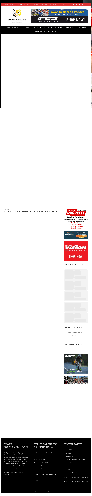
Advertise (68, 453)
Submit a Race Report (41, 465)
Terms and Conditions (71, 472)
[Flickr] (73, 4)
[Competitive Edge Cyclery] (76, 364)
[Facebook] (70, 4)
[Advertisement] (77, 397)
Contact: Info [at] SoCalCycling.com (75, 459)
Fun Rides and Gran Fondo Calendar (75, 332)
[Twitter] (79, 4)
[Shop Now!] (76, 251)
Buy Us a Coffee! (70, 456)
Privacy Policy (69, 469)
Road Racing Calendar (71, 339)
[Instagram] (76, 4)
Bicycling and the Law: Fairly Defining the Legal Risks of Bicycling (33, 79)
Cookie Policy (69, 462)
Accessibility (69, 450)
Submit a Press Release (42, 462)
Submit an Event (40, 469)
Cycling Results (70, 349)
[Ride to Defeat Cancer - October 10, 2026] (59, 12)
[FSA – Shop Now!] (59, 19)
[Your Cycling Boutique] (76, 380)
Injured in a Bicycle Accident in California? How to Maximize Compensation (36, 36)
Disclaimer (68, 466)
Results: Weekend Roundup (15, 122)
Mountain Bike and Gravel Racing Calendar (77, 335)
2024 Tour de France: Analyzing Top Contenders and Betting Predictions (34, 186)
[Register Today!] (76, 234)
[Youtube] (82, 4)
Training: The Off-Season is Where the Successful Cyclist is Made (32, 143)
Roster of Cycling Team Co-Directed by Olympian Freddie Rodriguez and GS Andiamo (40, 58)
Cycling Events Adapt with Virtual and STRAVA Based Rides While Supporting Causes (39, 164)
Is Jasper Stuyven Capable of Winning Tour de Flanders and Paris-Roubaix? (36, 100)
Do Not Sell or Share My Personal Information (76, 481)
